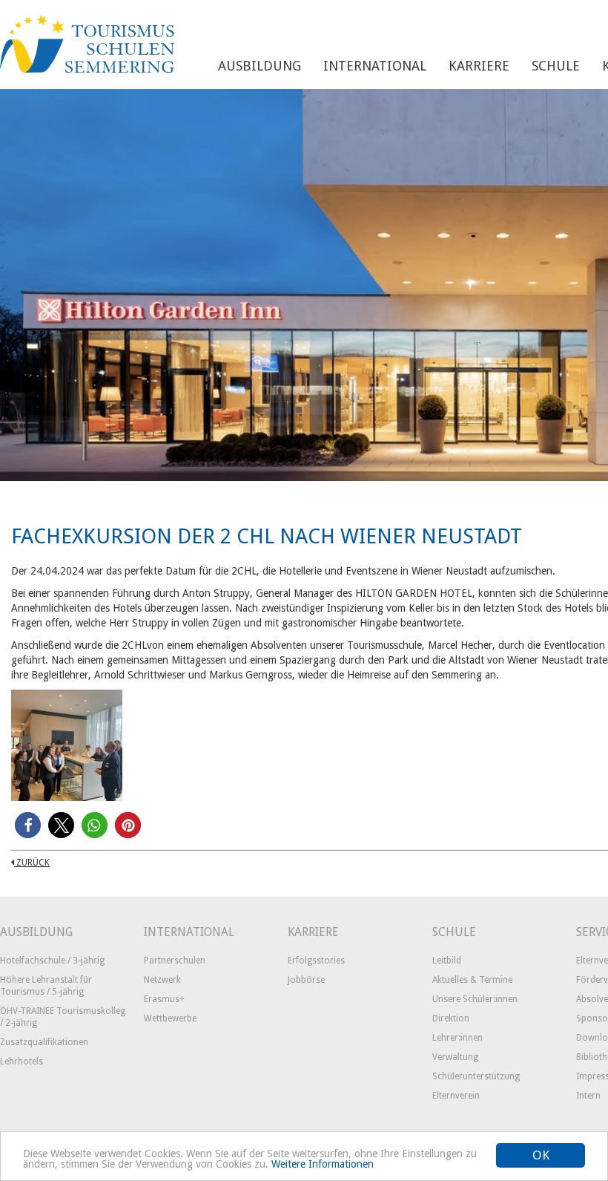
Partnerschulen (174, 960)
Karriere (479, 65)
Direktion (450, 1018)
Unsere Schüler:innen (475, 999)
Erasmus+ (164, 999)
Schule (556, 65)
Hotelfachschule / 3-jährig (52, 960)
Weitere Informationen (322, 1164)
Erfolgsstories (316, 960)
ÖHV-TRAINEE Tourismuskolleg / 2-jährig (62, 1017)
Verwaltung (455, 1057)
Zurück (32, 862)
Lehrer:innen (457, 1038)
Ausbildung (259, 65)
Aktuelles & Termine (472, 980)
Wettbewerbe (170, 1018)
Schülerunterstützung (476, 1076)
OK (540, 1155)
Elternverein (456, 1095)
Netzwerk (162, 980)
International (374, 65)
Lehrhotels (21, 1061)
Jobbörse (306, 980)
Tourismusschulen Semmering (87, 44)
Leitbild (446, 960)
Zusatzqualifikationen (44, 1042)
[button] (28, 825)
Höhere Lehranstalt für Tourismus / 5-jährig (46, 986)
